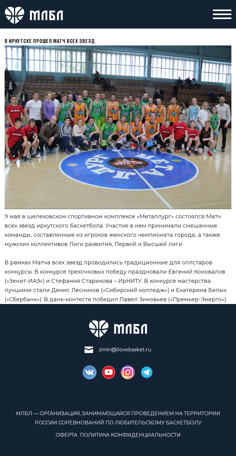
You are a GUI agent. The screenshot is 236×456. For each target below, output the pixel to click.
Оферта (66, 435)
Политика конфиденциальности (130, 435)
